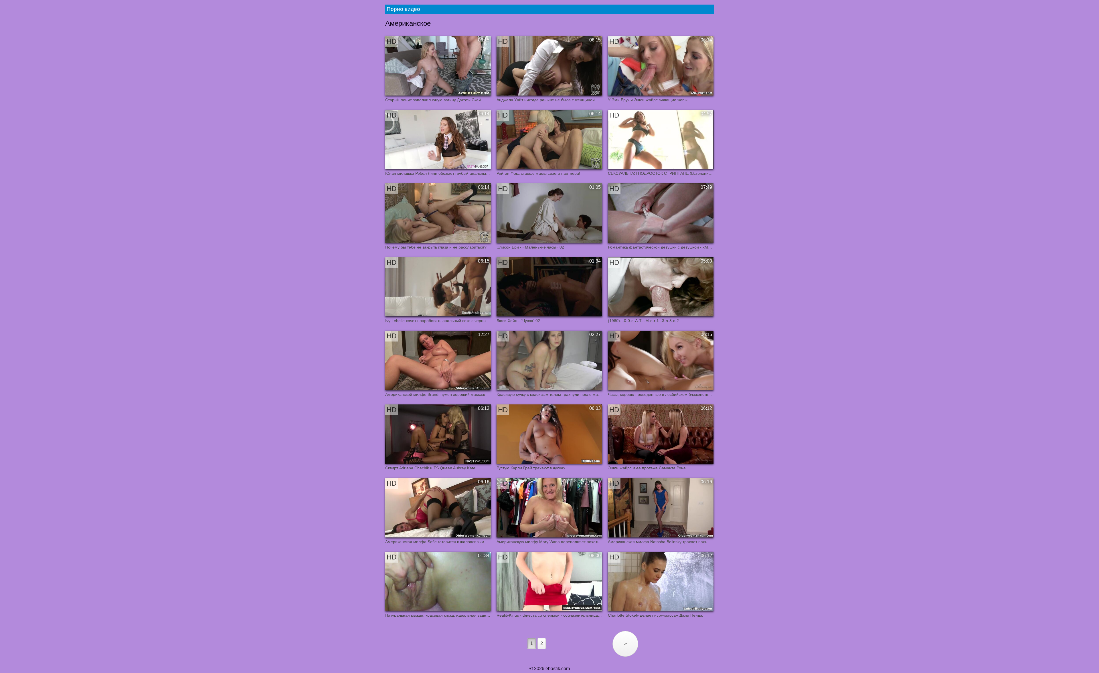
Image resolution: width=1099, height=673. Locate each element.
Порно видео (403, 9)
